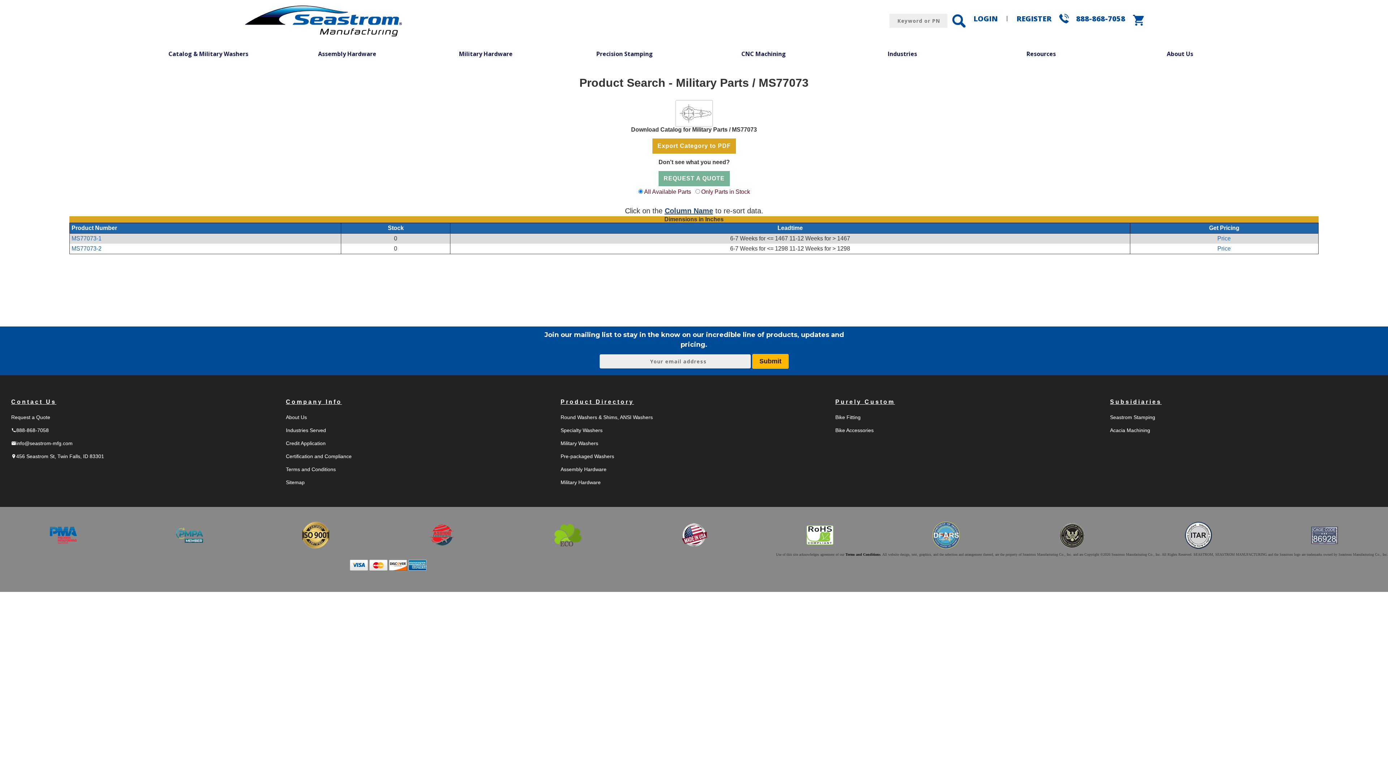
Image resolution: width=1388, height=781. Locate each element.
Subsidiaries (1136, 402)
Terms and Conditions (311, 469)
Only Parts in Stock (725, 192)
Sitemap (295, 482)
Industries (902, 54)
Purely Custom (865, 402)
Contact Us (33, 402)
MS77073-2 (87, 249)
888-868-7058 (1100, 19)
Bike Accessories (854, 430)
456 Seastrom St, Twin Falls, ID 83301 (57, 456)
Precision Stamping (624, 54)
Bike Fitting (848, 417)
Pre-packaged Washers (587, 456)
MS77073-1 (87, 238)
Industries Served (306, 430)
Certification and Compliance (319, 456)
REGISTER (1033, 19)
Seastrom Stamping (1132, 417)
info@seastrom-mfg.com (42, 443)
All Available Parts (667, 192)
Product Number (94, 228)
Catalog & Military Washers (208, 54)
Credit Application (306, 443)
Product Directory (597, 402)
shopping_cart (1138, 20)
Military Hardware (486, 54)
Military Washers (579, 443)
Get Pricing (1224, 228)
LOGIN (985, 19)
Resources (1041, 54)
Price (1224, 238)
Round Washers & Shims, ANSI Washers (607, 417)
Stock (396, 228)
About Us (1180, 54)
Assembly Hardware (347, 54)
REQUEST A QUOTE (694, 178)
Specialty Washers (582, 430)
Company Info (314, 402)
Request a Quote (30, 417)
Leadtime (790, 228)
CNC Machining (763, 54)
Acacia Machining (1130, 430)
